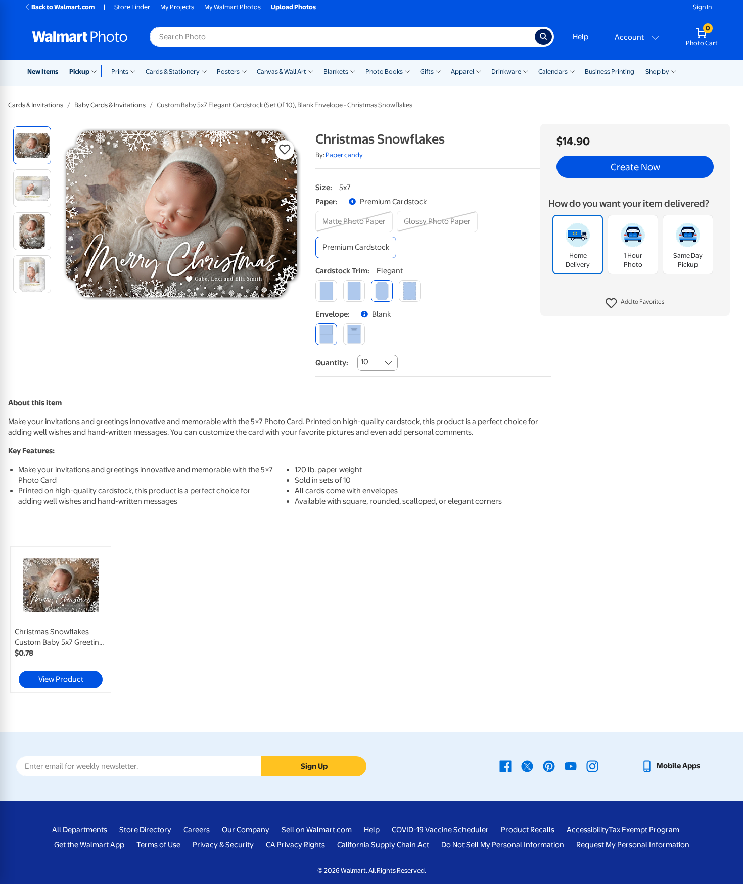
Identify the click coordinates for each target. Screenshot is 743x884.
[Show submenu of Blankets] (353, 71)
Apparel (462, 71)
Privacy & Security (223, 844)
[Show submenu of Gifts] (438, 71)
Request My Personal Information (632, 844)
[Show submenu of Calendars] (572, 71)
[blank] (326, 334)
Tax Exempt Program (644, 829)
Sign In (702, 7)
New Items (42, 71)
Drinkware (506, 71)
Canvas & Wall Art (281, 71)
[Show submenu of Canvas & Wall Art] (311, 71)
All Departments (79, 829)
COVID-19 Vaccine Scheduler (440, 829)
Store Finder (132, 7)
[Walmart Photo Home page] (80, 37)
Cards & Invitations (35, 105)
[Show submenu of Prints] (133, 71)
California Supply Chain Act (383, 844)
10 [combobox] (364, 361)
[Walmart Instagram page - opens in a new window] (592, 765)
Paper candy (344, 155)
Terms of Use (158, 844)
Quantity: (331, 362)
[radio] (32, 145)
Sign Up (314, 766)
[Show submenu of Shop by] (674, 71)
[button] (635, 303)
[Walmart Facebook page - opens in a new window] (505, 765)
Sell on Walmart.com (317, 829)
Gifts (427, 71)
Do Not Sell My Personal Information (502, 844)
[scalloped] (410, 291)
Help (580, 36)
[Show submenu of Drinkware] (526, 71)
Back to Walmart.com (63, 7)
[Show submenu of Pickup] (96, 71)
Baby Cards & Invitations (110, 105)
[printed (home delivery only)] (354, 334)
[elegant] (382, 291)
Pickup (79, 71)
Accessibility (588, 829)
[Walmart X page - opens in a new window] (527, 765)
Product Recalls (527, 829)
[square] (326, 291)
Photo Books (384, 71)
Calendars (553, 71)
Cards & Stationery (173, 71)
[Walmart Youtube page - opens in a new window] (571, 765)
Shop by (657, 71)
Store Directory (145, 829)
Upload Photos (293, 7)
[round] (354, 291)
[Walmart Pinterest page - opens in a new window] (549, 765)
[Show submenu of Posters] (244, 71)
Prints (119, 71)
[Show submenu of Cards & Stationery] (204, 71)
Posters (228, 71)
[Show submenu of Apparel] (479, 71)
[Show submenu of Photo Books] (407, 71)
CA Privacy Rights (295, 844)
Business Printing (609, 71)
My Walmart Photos (232, 7)
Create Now (635, 166)
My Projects (177, 7)
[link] (61, 619)
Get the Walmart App (89, 844)
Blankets (335, 71)
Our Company (245, 829)
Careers (196, 829)
